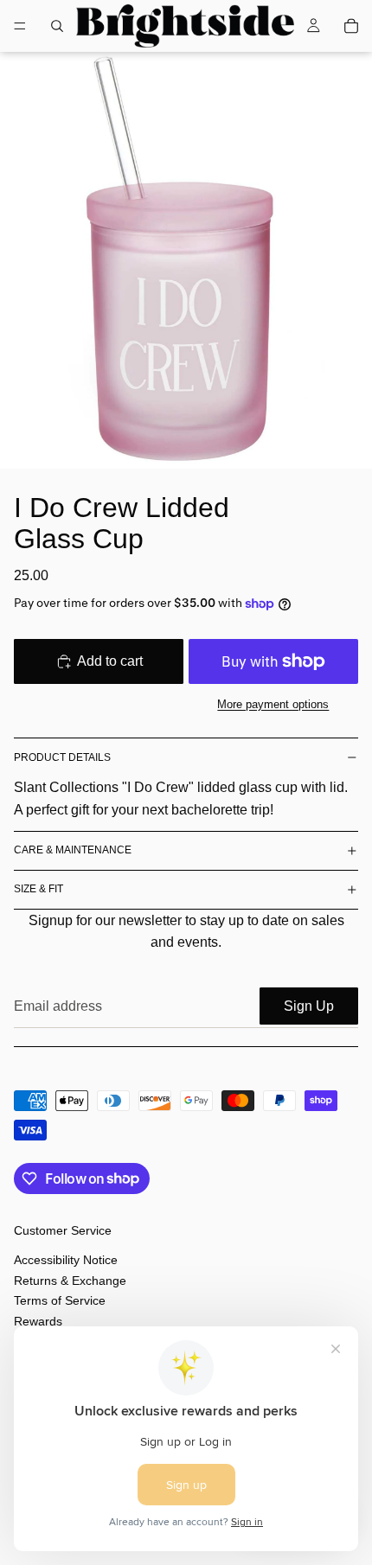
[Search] (57, 26)
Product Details (62, 757)
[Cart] (351, 26)
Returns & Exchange (70, 1280)
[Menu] (20, 26)
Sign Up (309, 1006)
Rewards (38, 1321)
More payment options (273, 704)
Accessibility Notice (66, 1261)
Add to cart (110, 661)
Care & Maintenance (72, 850)
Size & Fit (38, 889)
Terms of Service (60, 1300)
